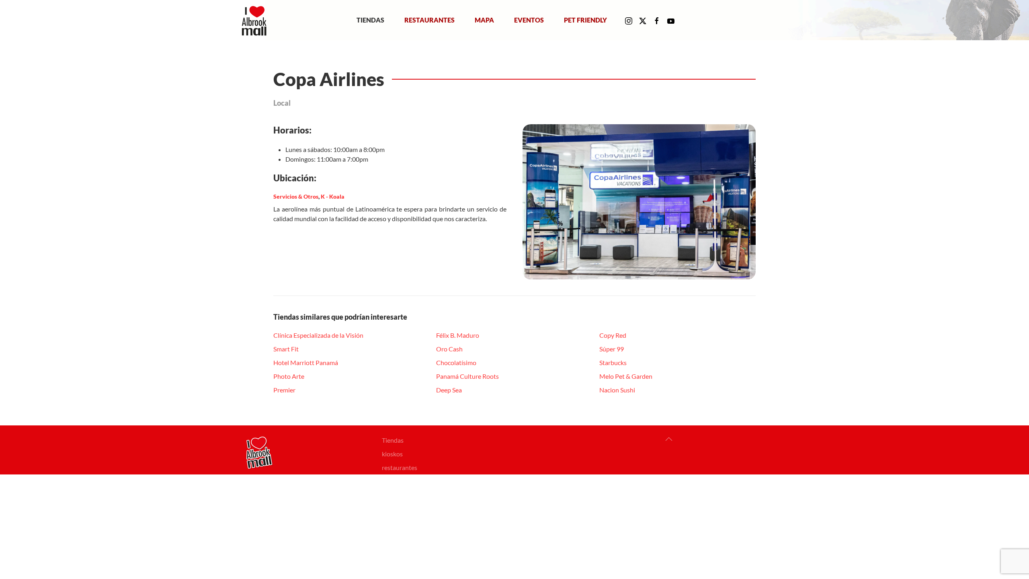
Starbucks (613, 362)
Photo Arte (288, 376)
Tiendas (370, 20)
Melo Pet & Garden (625, 376)
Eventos (529, 20)
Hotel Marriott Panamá (305, 362)
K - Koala (332, 196)
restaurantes (399, 467)
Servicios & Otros (295, 196)
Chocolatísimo (456, 362)
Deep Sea (449, 390)
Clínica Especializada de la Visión (318, 335)
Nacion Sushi (617, 390)
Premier (284, 390)
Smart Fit (286, 349)
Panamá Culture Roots (467, 376)
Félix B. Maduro (457, 335)
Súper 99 (611, 349)
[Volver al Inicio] (256, 20)
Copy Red (612, 335)
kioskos (392, 454)
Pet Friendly (585, 20)
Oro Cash (449, 349)
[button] (668, 439)
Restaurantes (429, 20)
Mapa (484, 20)
